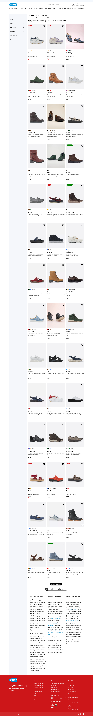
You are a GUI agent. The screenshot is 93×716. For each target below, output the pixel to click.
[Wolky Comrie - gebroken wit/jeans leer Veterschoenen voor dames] (37, 36)
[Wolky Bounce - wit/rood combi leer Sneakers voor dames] (56, 395)
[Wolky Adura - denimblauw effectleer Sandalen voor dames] (75, 355)
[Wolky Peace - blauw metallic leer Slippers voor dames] (37, 235)
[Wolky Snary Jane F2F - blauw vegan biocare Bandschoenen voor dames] (37, 514)
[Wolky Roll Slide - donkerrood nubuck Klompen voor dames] (56, 474)
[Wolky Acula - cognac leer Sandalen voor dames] (37, 554)
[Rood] (66, 50)
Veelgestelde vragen (55, 691)
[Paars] (66, 90)
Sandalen (30, 8)
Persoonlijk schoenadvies (39, 706)
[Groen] (69, 50)
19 (60, 589)
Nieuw (21, 8)
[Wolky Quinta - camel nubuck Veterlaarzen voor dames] (56, 275)
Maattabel (36, 699)
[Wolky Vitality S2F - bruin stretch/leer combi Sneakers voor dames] (75, 275)
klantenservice (54, 649)
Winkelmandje (82, 5)
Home (10, 12)
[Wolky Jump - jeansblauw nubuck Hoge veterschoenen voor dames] (56, 554)
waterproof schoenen (55, 618)
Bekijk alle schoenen (38, 687)
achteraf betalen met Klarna (72, 620)
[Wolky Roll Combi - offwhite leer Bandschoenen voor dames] (75, 235)
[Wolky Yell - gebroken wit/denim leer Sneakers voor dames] (56, 514)
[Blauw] (68, 50)
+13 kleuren (34, 329)
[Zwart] (48, 90)
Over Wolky (70, 8)
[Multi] (47, 209)
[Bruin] (47, 90)
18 (58, 589)
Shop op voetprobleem (39, 685)
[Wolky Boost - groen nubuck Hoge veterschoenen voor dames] (75, 315)
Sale (25, 8)
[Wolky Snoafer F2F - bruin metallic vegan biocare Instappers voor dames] (75, 434)
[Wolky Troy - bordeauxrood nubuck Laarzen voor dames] (37, 156)
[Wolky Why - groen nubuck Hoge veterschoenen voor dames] (56, 156)
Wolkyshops (36, 693)
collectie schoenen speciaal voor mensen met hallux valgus (55, 632)
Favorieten (77, 5)
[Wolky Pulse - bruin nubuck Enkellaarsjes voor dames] (75, 156)
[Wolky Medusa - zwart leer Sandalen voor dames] (75, 554)
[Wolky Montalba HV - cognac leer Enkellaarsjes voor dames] (56, 76)
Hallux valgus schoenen (50, 8)
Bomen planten (71, 689)
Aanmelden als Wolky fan (39, 708)
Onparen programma (38, 704)
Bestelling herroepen (55, 689)
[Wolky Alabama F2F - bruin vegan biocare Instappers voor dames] (56, 116)
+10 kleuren (53, 170)
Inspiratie (36, 697)
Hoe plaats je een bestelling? (57, 683)
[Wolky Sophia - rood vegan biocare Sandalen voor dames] (37, 474)
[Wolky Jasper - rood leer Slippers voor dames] (37, 275)
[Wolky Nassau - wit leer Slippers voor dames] (75, 395)
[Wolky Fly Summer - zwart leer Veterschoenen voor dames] (37, 434)
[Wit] (28, 50)
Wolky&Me (70, 687)
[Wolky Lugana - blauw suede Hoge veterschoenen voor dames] (56, 235)
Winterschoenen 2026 (39, 683)
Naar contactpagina (72, 699)
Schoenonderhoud (38, 701)
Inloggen (73, 5)
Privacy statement (19, 714)
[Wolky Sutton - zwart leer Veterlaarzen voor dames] (75, 514)
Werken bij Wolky (72, 691)
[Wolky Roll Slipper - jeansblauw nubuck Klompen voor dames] (75, 36)
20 (63, 589)
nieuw (70, 609)
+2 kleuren (72, 329)
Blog (75, 8)
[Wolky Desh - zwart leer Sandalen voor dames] (56, 355)
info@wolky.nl (75, 706)
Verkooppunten (62, 8)
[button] (43, 26)
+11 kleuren (53, 50)
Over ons (70, 683)
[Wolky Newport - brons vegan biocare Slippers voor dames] (75, 474)
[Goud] (68, 289)
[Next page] (65, 589)
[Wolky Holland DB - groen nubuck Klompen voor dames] (37, 76)
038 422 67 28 (75, 702)
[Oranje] (28, 568)
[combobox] (78, 22)
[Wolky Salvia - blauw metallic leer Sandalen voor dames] (37, 395)
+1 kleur (72, 130)
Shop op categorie (13, 8)
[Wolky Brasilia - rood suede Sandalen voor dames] (56, 196)
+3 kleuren (34, 369)
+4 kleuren (53, 130)
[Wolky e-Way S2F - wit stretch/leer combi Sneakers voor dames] (75, 76)
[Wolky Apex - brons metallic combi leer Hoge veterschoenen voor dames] (56, 315)
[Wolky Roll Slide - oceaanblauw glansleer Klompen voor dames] (37, 315)
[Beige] (31, 50)
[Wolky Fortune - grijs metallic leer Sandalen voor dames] (75, 116)
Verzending (53, 685)
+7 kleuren (53, 568)
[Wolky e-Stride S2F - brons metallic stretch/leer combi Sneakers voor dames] (75, 196)
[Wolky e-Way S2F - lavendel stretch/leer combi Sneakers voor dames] (56, 36)
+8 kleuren (72, 50)
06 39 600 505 (75, 709)
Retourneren (54, 687)
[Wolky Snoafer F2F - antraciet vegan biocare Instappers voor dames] (37, 196)
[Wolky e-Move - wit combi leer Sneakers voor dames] (37, 355)
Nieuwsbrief (71, 685)
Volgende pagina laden (56, 584)
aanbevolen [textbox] (76, 21)
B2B (69, 693)
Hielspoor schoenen (38, 8)
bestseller (75, 609)
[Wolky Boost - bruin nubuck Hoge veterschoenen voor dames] (56, 434)
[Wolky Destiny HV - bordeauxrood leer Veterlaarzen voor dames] (37, 116)
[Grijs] (50, 50)
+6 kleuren (34, 448)
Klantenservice (81, 8)
